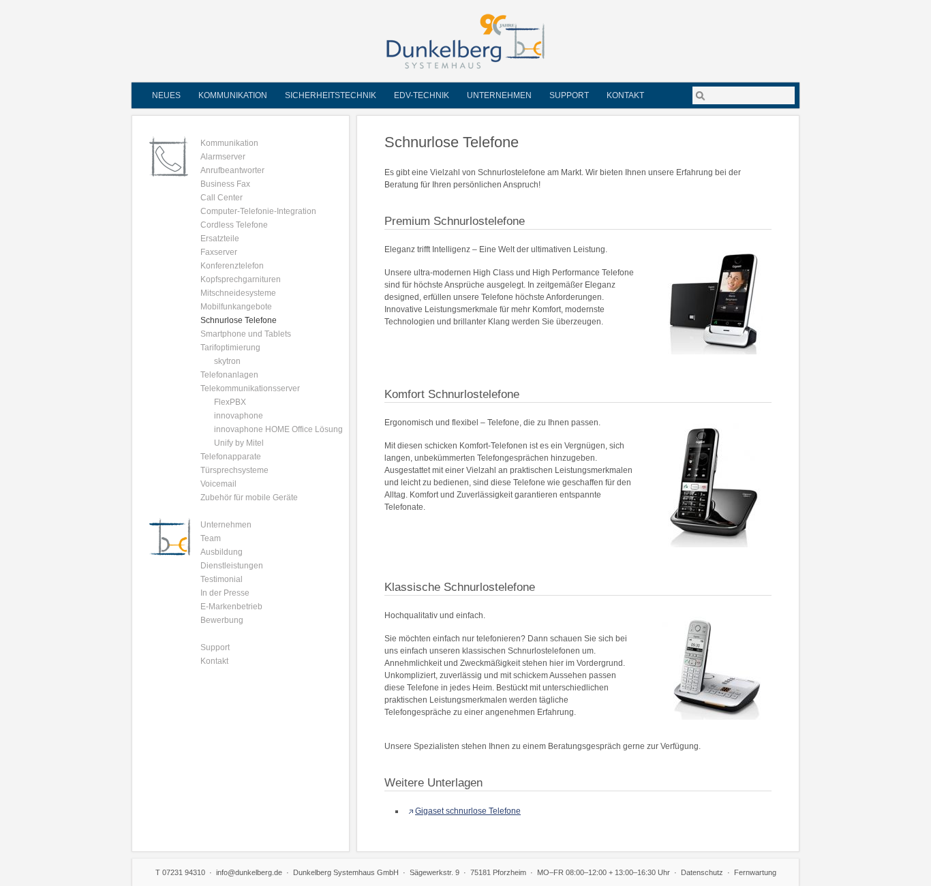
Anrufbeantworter (232, 170)
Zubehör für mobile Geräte (249, 497)
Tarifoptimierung (230, 347)
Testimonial (221, 579)
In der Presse (224, 593)
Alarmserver (222, 157)
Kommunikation (232, 95)
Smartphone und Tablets (245, 334)
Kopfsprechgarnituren (240, 279)
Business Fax (225, 184)
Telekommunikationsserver (250, 388)
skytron (227, 361)
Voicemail (218, 484)
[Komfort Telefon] (713, 485)
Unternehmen (499, 95)
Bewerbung (221, 620)
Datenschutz (702, 872)
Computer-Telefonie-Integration (258, 211)
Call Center (221, 197)
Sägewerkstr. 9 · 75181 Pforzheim (468, 872)
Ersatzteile (219, 238)
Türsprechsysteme (234, 470)
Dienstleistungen (231, 565)
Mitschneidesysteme (238, 293)
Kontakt (625, 95)
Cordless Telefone (234, 225)
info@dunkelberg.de (249, 872)
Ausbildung (221, 552)
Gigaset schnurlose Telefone (468, 811)
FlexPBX (230, 402)
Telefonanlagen (229, 375)
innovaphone (238, 416)
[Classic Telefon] (713, 668)
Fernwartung (755, 872)
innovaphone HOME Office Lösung (278, 429)
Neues (166, 95)
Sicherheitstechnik (330, 95)
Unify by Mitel (239, 443)
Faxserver (218, 252)
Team (210, 538)
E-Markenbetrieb (231, 606)
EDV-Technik (421, 95)
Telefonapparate (230, 456)
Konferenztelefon (232, 266)
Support (569, 95)
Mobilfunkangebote (236, 306)
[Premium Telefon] (713, 302)
